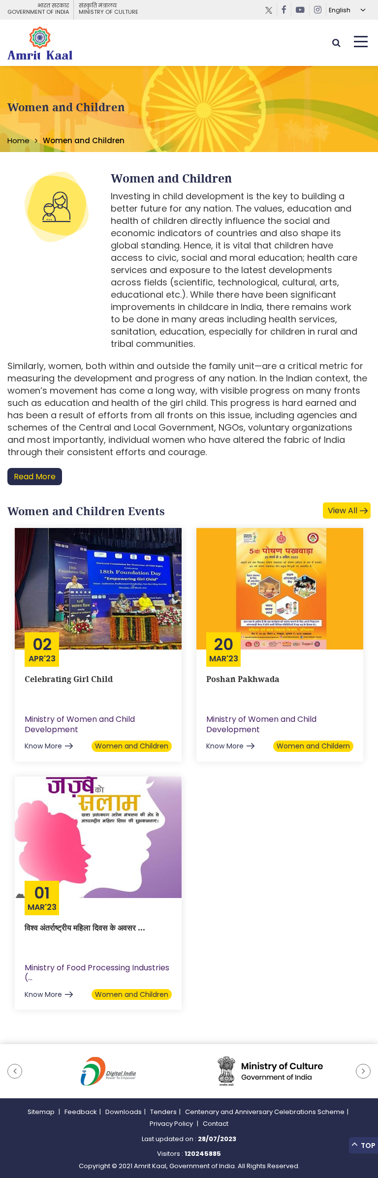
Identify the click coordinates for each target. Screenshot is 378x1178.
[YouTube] (300, 9)
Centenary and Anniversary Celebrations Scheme (265, 1111)
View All (342, 510)
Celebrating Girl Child (69, 679)
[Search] (336, 42)
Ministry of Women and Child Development (80, 724)
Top (367, 1145)
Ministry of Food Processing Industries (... (97, 973)
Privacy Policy (172, 1123)
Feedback (80, 1111)
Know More (43, 746)
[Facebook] (284, 9)
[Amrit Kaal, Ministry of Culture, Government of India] (39, 43)
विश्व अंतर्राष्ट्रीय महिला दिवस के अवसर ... (85, 927)
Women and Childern (313, 746)
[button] (14, 1071)
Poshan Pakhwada (243, 679)
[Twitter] (269, 9)
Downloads (123, 1111)
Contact (215, 1123)
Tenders (163, 1111)
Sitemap (42, 1111)
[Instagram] (318, 9)
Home (18, 140)
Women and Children (131, 746)
